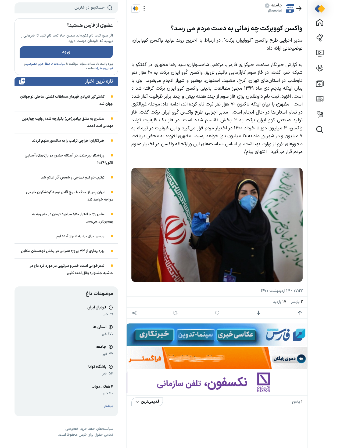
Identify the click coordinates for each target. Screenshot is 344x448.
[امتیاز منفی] (258, 313)
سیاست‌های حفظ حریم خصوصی (45, 64)
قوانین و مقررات (103, 68)
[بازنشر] (175, 313)
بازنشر (297, 302)
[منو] (144, 8)
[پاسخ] (217, 313)
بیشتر (108, 406)
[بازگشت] (299, 8)
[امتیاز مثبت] (300, 313)
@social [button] (275, 11)
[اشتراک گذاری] (134, 313)
